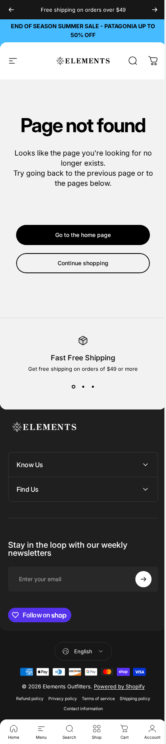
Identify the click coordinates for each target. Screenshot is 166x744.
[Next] (155, 9)
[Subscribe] (137, 579)
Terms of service (95, 698)
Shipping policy (131, 698)
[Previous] (11, 9)
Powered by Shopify (116, 686)
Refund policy (26, 698)
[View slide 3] (93, 386)
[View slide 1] (73, 386)
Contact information (80, 708)
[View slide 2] (83, 386)
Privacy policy (59, 698)
